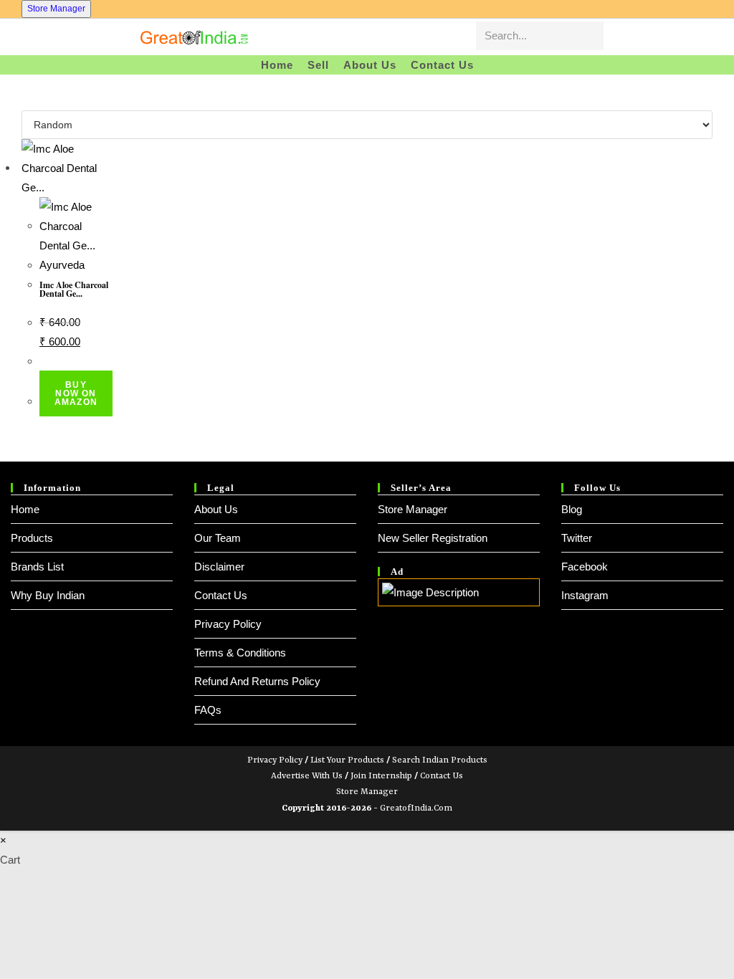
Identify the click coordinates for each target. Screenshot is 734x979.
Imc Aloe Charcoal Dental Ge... (73, 289)
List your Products (347, 760)
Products (32, 538)
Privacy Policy (228, 624)
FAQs (207, 710)
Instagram (585, 595)
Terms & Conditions (240, 652)
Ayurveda (62, 265)
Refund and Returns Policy (257, 681)
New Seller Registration (432, 538)
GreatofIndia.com (416, 808)
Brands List (37, 566)
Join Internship (381, 776)
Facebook (584, 566)
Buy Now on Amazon (75, 393)
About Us (216, 509)
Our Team (217, 538)
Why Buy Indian (48, 595)
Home (25, 509)
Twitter (576, 538)
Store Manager (56, 9)
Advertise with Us (307, 776)
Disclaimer (219, 566)
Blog (571, 509)
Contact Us (220, 595)
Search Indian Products (439, 760)
